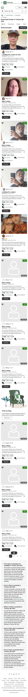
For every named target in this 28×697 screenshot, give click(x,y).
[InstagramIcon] (19, 674)
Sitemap (10, 678)
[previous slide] (4, 130)
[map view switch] (14, 552)
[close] (2, 3)
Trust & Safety (7, 686)
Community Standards (18, 686)
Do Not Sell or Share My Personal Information (14, 690)
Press (8, 680)
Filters (24, 24)
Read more (7, 417)
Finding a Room (20, 682)
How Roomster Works (21, 687)
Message (6, 73)
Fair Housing (23, 680)
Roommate (11, 24)
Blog (5, 682)
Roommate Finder (19, 684)
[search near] (2, 11)
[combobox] (12, 11)
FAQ (19, 678)
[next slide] (24, 130)
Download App (11, 682)
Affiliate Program (15, 680)
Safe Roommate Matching (8, 687)
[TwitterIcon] (11, 674)
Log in (19, 7)
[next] (25, 11)
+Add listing (23, 27)
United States (9, 15)
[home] (2, 15)
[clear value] (22, 11)
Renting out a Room (9, 684)
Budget (18, 24)
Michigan (17, 15)
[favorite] (2, 32)
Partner (5, 678)
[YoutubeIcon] (14, 674)
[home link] (2, 7)
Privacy (3, 680)
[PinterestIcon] (16, 674)
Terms (15, 678)
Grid (4, 24)
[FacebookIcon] (9, 674)
